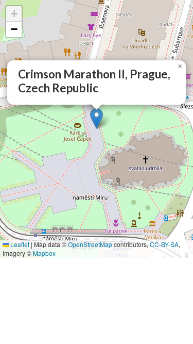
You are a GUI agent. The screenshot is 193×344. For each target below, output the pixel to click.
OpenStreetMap (90, 244)
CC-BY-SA (164, 244)
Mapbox (44, 253)
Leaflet (19, 244)
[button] (96, 118)
